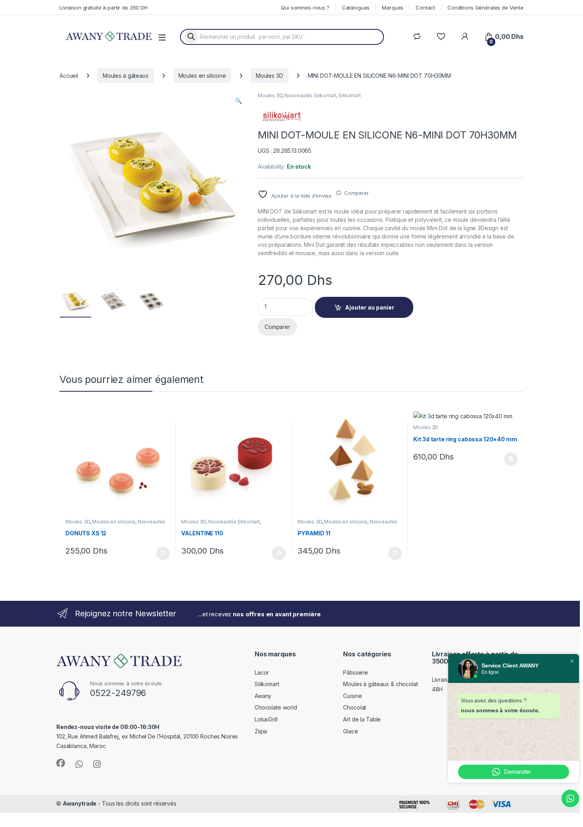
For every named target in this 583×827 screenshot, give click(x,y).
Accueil (68, 75)
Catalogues (356, 7)
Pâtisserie (355, 672)
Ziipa (261, 731)
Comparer (356, 193)
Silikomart (349, 95)
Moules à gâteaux (126, 75)
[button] (238, 101)
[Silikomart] (281, 116)
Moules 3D (269, 75)
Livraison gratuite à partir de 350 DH (103, 7)
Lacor (262, 672)
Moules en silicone (202, 75)
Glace (350, 731)
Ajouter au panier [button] (160, 553)
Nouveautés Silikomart (310, 95)
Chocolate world (276, 707)
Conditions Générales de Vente (485, 7)
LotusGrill (266, 719)
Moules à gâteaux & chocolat (380, 684)
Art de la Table (362, 719)
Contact (425, 7)
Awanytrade (80, 803)
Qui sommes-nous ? (305, 7)
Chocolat (354, 707)
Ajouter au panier (369, 307)
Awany (263, 695)
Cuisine (352, 695)
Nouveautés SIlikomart (234, 522)
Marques (392, 7)
